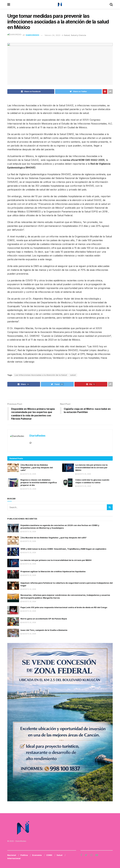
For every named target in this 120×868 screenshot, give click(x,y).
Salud (67, 35)
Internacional (13, 858)
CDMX (49, 855)
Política (24, 855)
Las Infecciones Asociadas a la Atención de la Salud (41, 375)
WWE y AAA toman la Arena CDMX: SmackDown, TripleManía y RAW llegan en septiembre (63, 549)
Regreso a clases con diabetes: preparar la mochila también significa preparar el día (38, 482)
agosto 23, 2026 (29, 474)
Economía (37, 855)
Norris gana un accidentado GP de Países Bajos (43, 618)
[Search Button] (110, 507)
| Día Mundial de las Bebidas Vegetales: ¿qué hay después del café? (36, 467)
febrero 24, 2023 (52, 35)
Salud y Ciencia (78, 35)
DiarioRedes (32, 35)
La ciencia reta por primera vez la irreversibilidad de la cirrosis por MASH (91, 467)
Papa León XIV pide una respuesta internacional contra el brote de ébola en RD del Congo (63, 607)
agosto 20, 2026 (29, 489)
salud (73, 375)
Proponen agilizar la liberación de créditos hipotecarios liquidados (53, 571)
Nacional (11, 855)
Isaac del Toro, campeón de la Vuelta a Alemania (43, 630)
